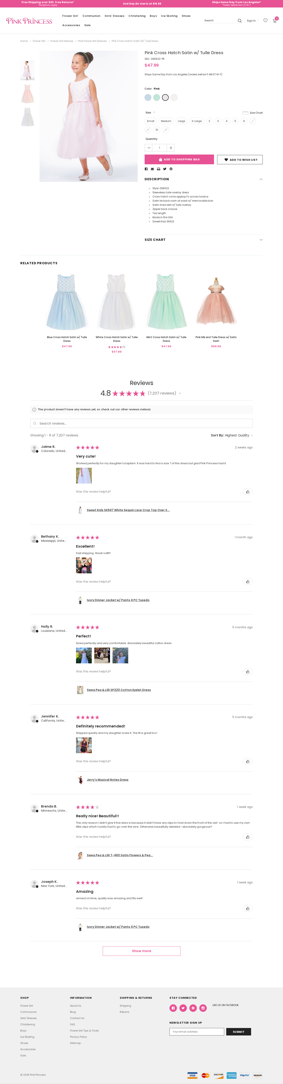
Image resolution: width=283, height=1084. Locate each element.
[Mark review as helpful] (248, 491)
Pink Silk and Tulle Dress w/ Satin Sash (216, 339)
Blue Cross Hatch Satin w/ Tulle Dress (67, 339)
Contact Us (77, 1018)
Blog (73, 1012)
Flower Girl (70, 16)
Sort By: (217, 435)
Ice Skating (169, 16)
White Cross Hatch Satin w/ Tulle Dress (117, 339)
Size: (149, 112)
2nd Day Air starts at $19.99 (142, 3)
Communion (91, 16)
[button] (180, 393)
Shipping (125, 1005)
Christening (137, 16)
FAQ (72, 1024)
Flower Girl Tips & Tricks (84, 1030)
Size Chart (256, 112)
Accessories (71, 25)
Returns (124, 1012)
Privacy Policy (78, 1037)
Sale (87, 25)
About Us (75, 1005)
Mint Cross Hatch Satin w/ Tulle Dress (166, 339)
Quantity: (152, 139)
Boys (153, 16)
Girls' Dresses (114, 16)
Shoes (186, 16)
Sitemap (75, 1043)
